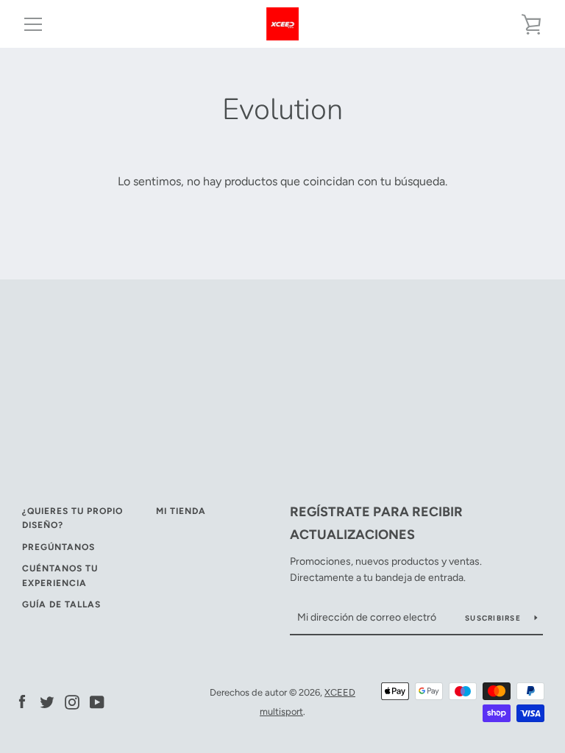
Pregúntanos (58, 547)
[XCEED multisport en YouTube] (97, 701)
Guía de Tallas (61, 604)
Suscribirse (494, 618)
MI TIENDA (181, 511)
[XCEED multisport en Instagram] (72, 701)
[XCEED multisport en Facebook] (22, 701)
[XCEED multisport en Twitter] (47, 701)
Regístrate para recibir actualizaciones (376, 523)
